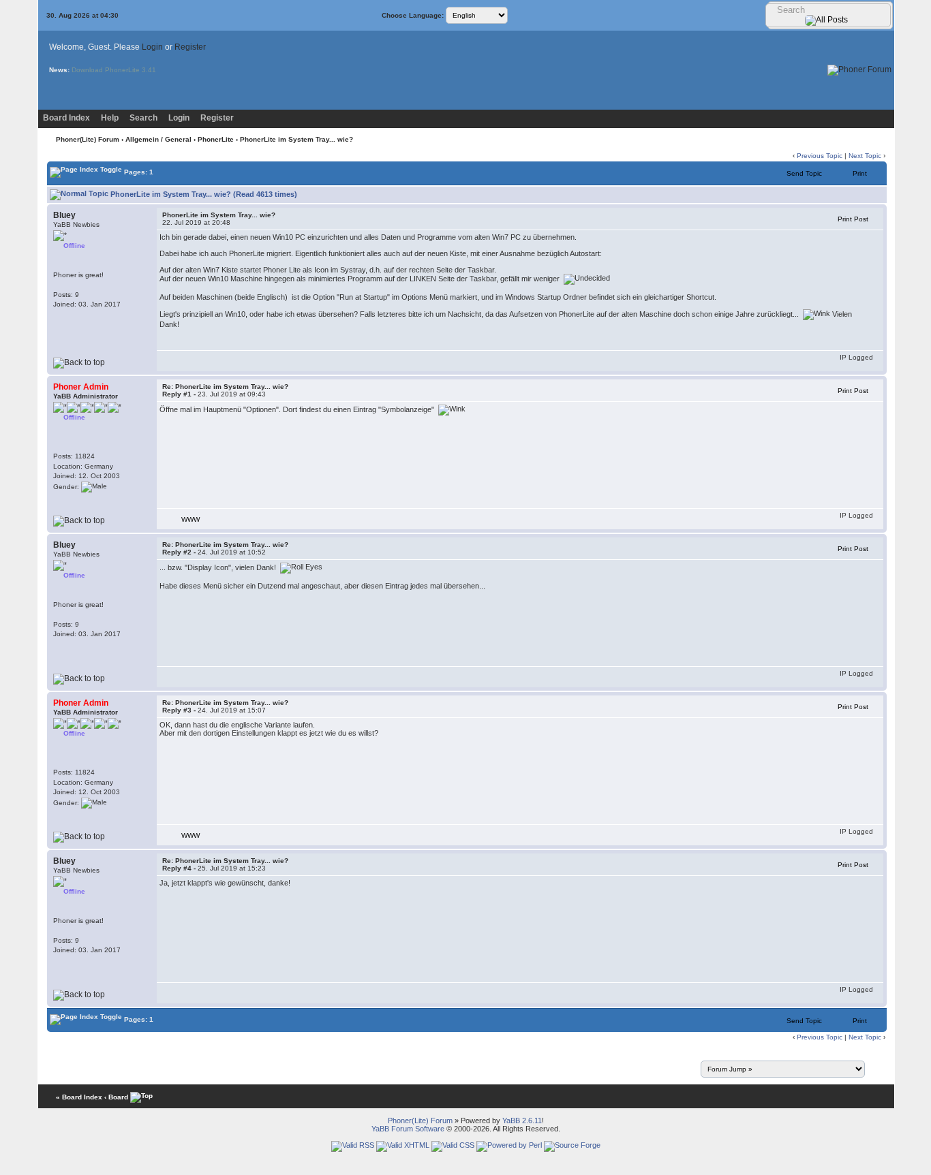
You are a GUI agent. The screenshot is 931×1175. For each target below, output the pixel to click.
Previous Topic (819, 155)
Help (110, 118)
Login (152, 47)
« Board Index (79, 1097)
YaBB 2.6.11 (522, 1120)
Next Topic (865, 155)
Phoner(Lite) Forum (87, 139)
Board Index (66, 118)
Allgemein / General (158, 139)
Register (190, 47)
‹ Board (116, 1097)
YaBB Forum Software (407, 1129)
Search (143, 118)
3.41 (149, 70)
